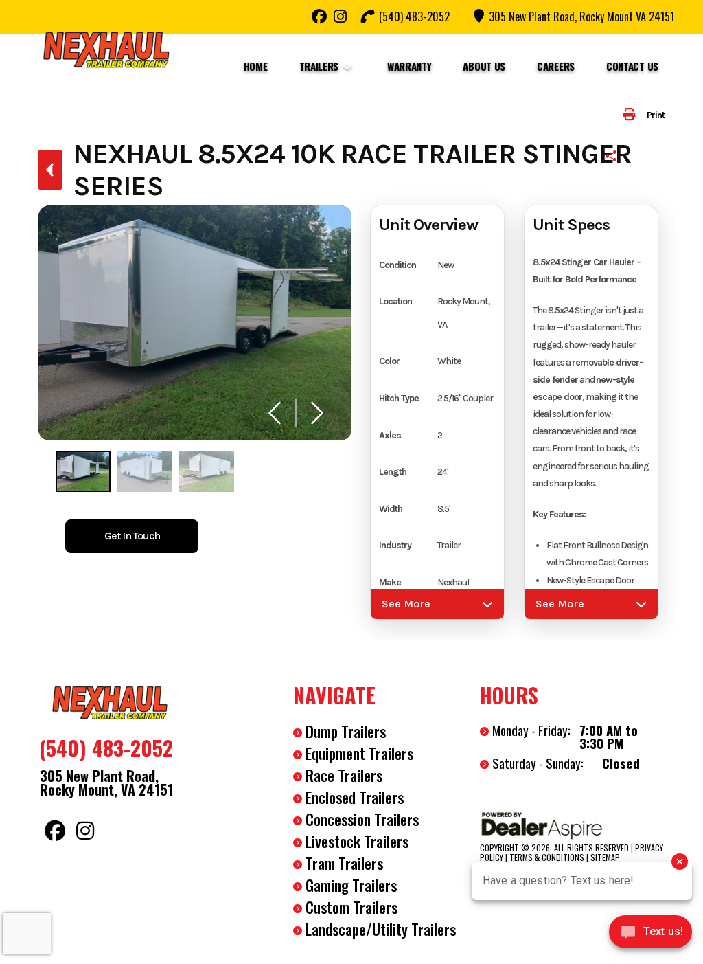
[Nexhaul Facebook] (319, 16)
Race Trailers (344, 775)
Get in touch (132, 535)
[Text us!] (650, 935)
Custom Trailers (351, 907)
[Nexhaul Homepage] (111, 701)
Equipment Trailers (359, 753)
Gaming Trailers (351, 885)
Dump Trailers (346, 731)
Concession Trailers (362, 819)
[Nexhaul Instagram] (340, 16)
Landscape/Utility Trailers (381, 929)
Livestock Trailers (357, 841)
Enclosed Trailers (355, 797)
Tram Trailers (344, 863)
